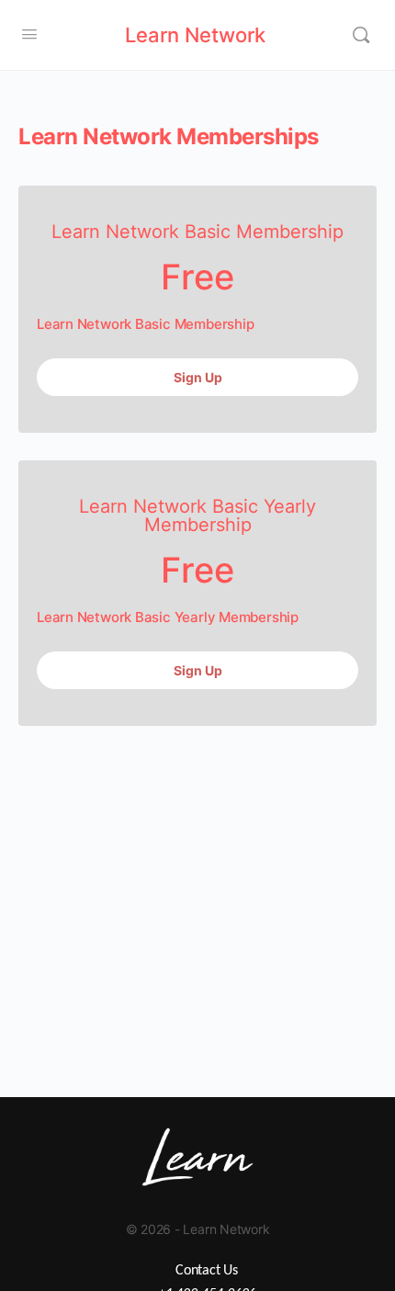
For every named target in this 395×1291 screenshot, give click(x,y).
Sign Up (198, 377)
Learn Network (195, 35)
